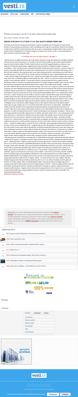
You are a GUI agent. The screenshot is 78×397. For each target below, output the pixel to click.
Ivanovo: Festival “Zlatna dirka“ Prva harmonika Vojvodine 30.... (28, 233)
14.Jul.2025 (21, 38)
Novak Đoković (29, 332)
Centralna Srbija (43, 14)
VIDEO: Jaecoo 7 (14, 250)
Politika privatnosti (33, 389)
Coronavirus (28, 317)
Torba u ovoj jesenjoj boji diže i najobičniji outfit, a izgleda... (27, 244)
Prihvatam (53, 394)
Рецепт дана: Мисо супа (17, 239)
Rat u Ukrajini (29, 326)
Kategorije (37, 313)
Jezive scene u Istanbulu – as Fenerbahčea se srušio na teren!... (28, 266)
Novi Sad (14, 14)
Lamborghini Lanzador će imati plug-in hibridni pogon (26, 260)
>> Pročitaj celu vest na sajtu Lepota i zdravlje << (39, 56)
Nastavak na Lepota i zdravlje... (14, 174)
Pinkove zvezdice (30, 320)
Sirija (26, 329)
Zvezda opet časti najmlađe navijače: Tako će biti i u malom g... (28, 255)
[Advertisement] (39, 24)
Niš (32, 14)
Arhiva (46, 313)
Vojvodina (24, 14)
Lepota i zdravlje (13, 38)
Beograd (4, 14)
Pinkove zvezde (29, 323)
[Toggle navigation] (73, 6)
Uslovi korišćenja (44, 389)
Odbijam (65, 394)
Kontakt (52, 389)
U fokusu (27, 313)
